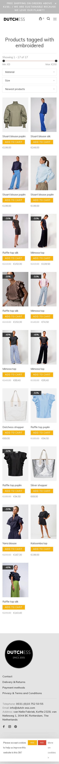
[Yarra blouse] (15, 522)
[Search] (49, 19)
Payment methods (13, 687)
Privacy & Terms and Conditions (22, 693)
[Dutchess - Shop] (18, 654)
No (42, 742)
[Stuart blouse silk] (44, 115)
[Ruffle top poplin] (44, 406)
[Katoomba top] (44, 522)
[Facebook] (3, 726)
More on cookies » (52, 750)
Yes (32, 742)
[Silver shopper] (44, 464)
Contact (7, 676)
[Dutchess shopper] (15, 406)
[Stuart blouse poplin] (15, 115)
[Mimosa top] (44, 231)
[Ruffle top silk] (15, 231)
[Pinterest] (15, 726)
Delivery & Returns (13, 682)
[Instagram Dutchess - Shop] (9, 726)
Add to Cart (13, 142)
